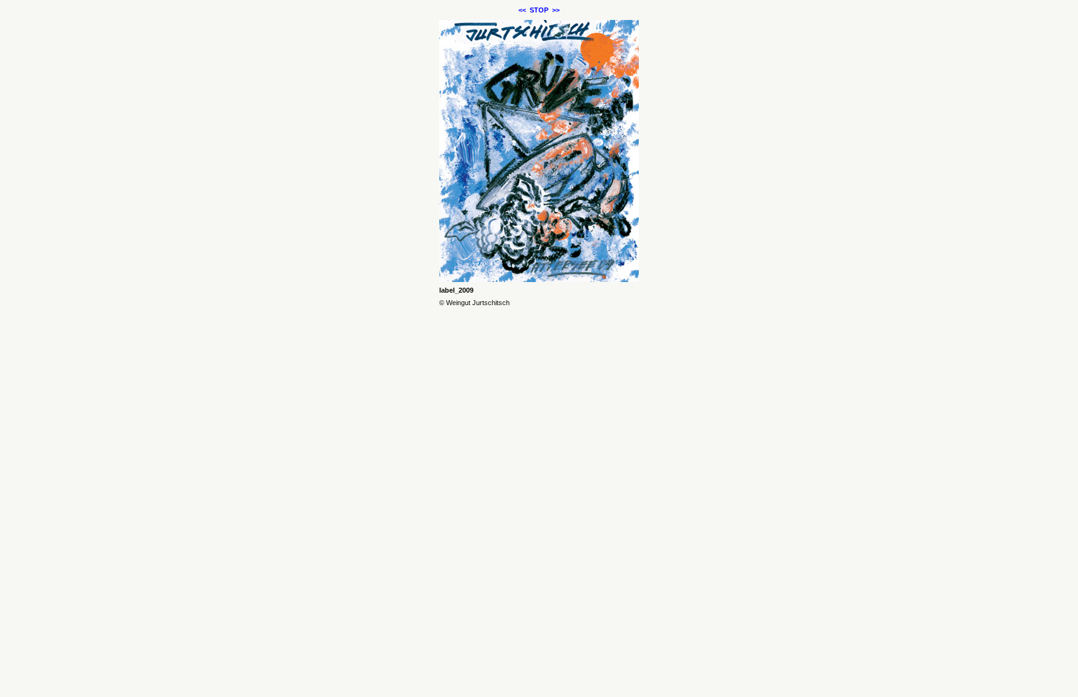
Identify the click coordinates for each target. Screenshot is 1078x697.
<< (522, 10)
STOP (539, 10)
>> (556, 10)
